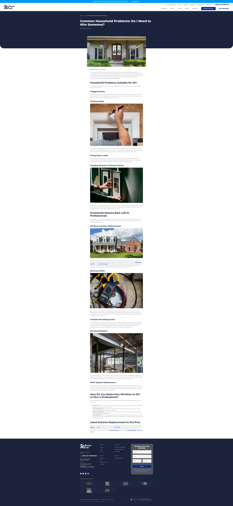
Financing (195, 8)
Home (80, 15)
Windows (164, 8)
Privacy (112, 499)
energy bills (117, 427)
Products (102, 444)
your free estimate (131, 430)
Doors (172, 8)
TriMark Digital (149, 500)
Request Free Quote (208, 8)
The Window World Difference (120, 447)
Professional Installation (119, 449)
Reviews (185, 4)
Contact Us (102, 464)
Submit (142, 466)
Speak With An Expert (119, 458)
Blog (179, 4)
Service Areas (201, 4)
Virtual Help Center (103, 462)
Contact (209, 4)
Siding (179, 8)
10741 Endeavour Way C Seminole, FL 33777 (85, 459)
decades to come (114, 430)
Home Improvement (85, 28)
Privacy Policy (96, 501)
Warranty (193, 4)
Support (102, 455)
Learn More (134, 1)
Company (117, 444)
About (187, 8)
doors (98, 427)
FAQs (101, 460)
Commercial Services (170, 4)
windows (92, 427)
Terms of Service (101, 501)
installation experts (103, 263)
